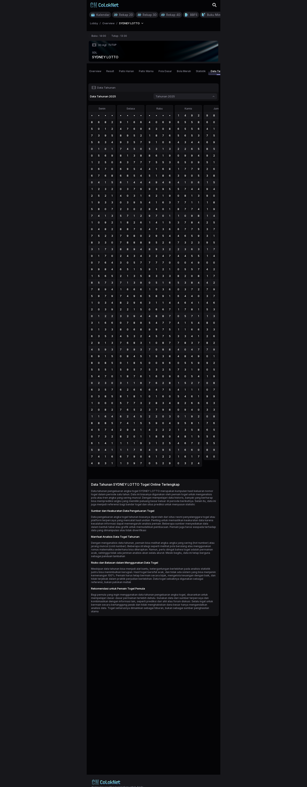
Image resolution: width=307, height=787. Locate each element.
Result (110, 71)
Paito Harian (126, 71)
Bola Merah (184, 71)
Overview (95, 71)
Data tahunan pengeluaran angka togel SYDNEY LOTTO (125, 491)
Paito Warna (146, 71)
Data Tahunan (219, 71)
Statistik (201, 71)
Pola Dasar (165, 71)
